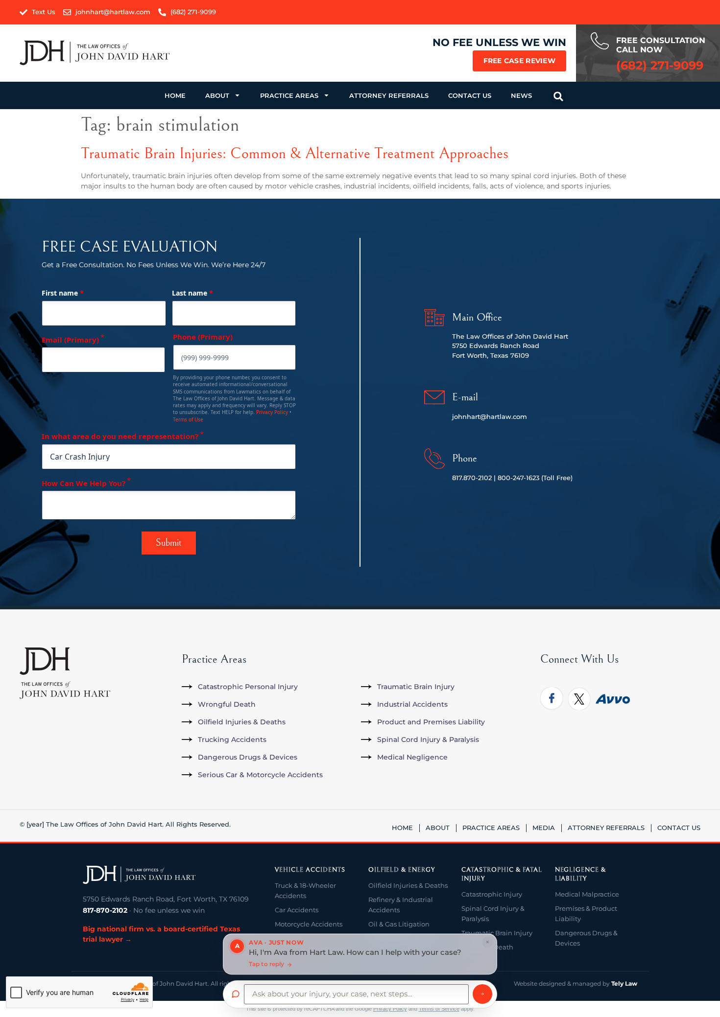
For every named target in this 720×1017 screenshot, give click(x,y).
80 (502, 478)
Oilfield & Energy (401, 870)
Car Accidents (296, 910)
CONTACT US (469, 95)
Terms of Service (439, 1009)
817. (457, 478)
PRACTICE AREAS (289, 95)
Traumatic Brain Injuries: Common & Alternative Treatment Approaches (294, 153)
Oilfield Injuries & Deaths (408, 885)
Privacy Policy (272, 412)
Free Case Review (519, 60)
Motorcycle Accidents (308, 924)
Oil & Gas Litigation (399, 924)
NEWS (521, 95)
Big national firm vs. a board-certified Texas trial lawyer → (161, 934)
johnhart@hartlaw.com (489, 416)
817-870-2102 (105, 910)
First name (63, 293)
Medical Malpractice (587, 894)
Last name (192, 293)
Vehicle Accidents (310, 870)
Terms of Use (188, 419)
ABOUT (217, 95)
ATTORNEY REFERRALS (389, 95)
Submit (169, 543)
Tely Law (624, 983)
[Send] (482, 994)
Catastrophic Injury (491, 894)
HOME (175, 95)
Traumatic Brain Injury (496, 933)
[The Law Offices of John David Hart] (139, 875)
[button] (558, 96)
